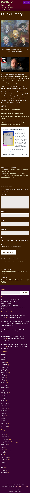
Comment (4, 194)
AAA (14, 169)
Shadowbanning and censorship (9, 442)
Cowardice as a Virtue (13, 332)
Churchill (23, 173)
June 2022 (3, 416)
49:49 (11, 169)
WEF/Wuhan (4, 436)
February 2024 (4, 383)
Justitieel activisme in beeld (9, 301)
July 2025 (3, 356)
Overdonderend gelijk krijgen (9, 305)
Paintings (4, 460)
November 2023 (4, 388)
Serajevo (7, 177)
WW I (16, 177)
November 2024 (4, 369)
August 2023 (3, 393)
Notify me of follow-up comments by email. (15, 240)
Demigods (3, 462)
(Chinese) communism (6, 446)
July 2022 (3, 415)
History (18, 169)
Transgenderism (5, 451)
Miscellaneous (4, 472)
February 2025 (4, 364)
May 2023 (3, 398)
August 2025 (3, 354)
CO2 (3, 447)
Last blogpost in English (14, 317)
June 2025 (3, 357)
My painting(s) (24, 169)
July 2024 (3, 375)
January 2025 (4, 365)
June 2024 (3, 377)
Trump (12, 177)
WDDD (3, 452)
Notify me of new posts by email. (12, 246)
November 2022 (4, 408)
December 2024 (4, 367)
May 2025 (3, 359)
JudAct (3, 434)
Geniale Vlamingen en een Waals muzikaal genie (13, 307)
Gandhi (3, 175)
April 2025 (3, 360)
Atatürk (18, 173)
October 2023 (4, 390)
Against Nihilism (4, 444)
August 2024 (3, 374)
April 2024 (3, 380)
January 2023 (4, 405)
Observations (5, 459)
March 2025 (3, 362)
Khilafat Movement (19, 175)
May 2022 (3, 418)
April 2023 (3, 400)
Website (3, 229)
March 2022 (3, 421)
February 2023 (4, 403)
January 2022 (4, 425)
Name (3, 211)
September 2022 (4, 411)
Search (3, 289)
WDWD (7, 171)
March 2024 (3, 382)
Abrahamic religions (10, 173)
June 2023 (3, 397)
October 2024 (4, 370)
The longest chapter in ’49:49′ (10, 300)
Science (3, 449)
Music (3, 456)
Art (1, 454)
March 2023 (3, 402)
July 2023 (3, 395)
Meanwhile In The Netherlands (9, 437)
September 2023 (4, 392)
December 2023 (4, 387)
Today (2, 171)
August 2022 (3, 413)
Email (3, 220)
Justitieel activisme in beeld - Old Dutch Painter (15, 321)
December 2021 (4, 426)
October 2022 (4, 410)
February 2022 (4, 423)
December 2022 (4, 407)
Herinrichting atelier (7, 303)
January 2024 (4, 385)
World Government (6, 441)
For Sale (2, 465)
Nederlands (6, 439)
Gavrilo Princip (9, 175)
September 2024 (4, 372)
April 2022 (3, 420)
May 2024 (3, 379)
